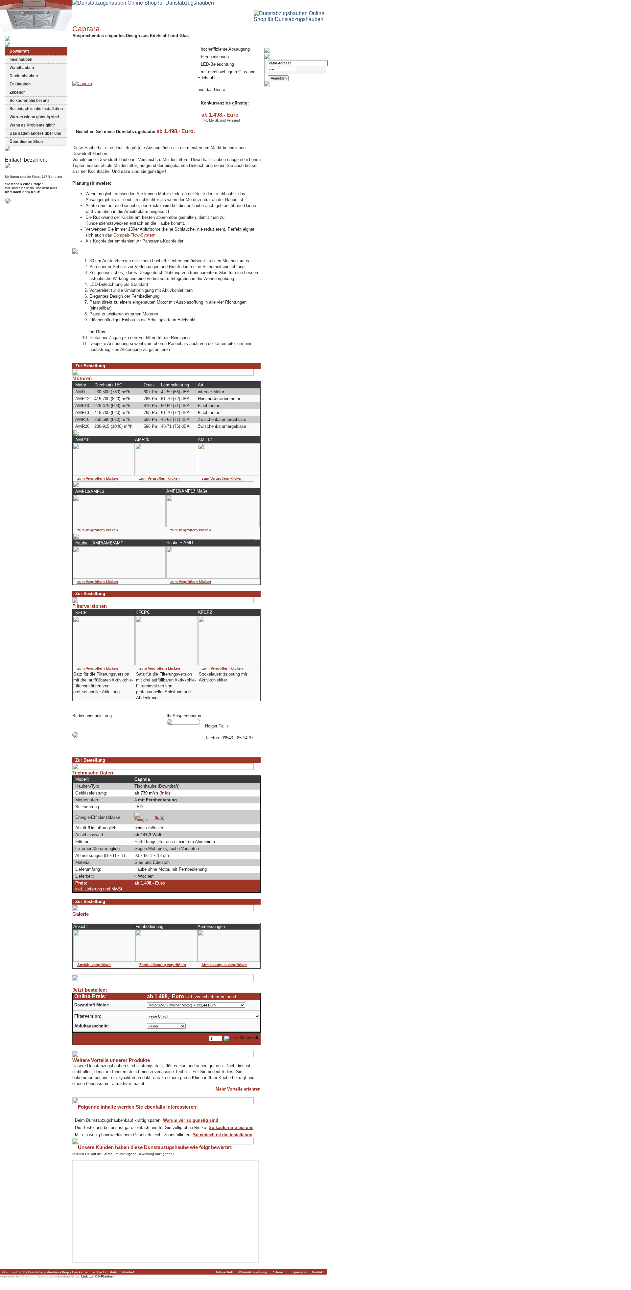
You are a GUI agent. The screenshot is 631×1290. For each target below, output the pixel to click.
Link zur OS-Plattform (98, 1276)
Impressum (299, 1272)
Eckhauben (20, 84)
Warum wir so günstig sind (34, 117)
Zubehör (17, 92)
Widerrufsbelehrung (252, 1272)
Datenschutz (224, 1272)
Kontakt (318, 1272)
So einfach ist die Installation (36, 108)
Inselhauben (21, 59)
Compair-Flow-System (134, 235)
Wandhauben (22, 67)
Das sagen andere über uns (35, 133)
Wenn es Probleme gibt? (32, 125)
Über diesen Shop (26, 141)
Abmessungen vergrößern (224, 965)
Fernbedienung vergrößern (162, 965)
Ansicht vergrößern (94, 965)
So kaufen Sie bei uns (30, 100)
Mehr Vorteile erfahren (238, 1089)
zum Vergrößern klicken (97, 478)
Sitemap (279, 1272)
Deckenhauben (24, 76)
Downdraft (19, 51)
